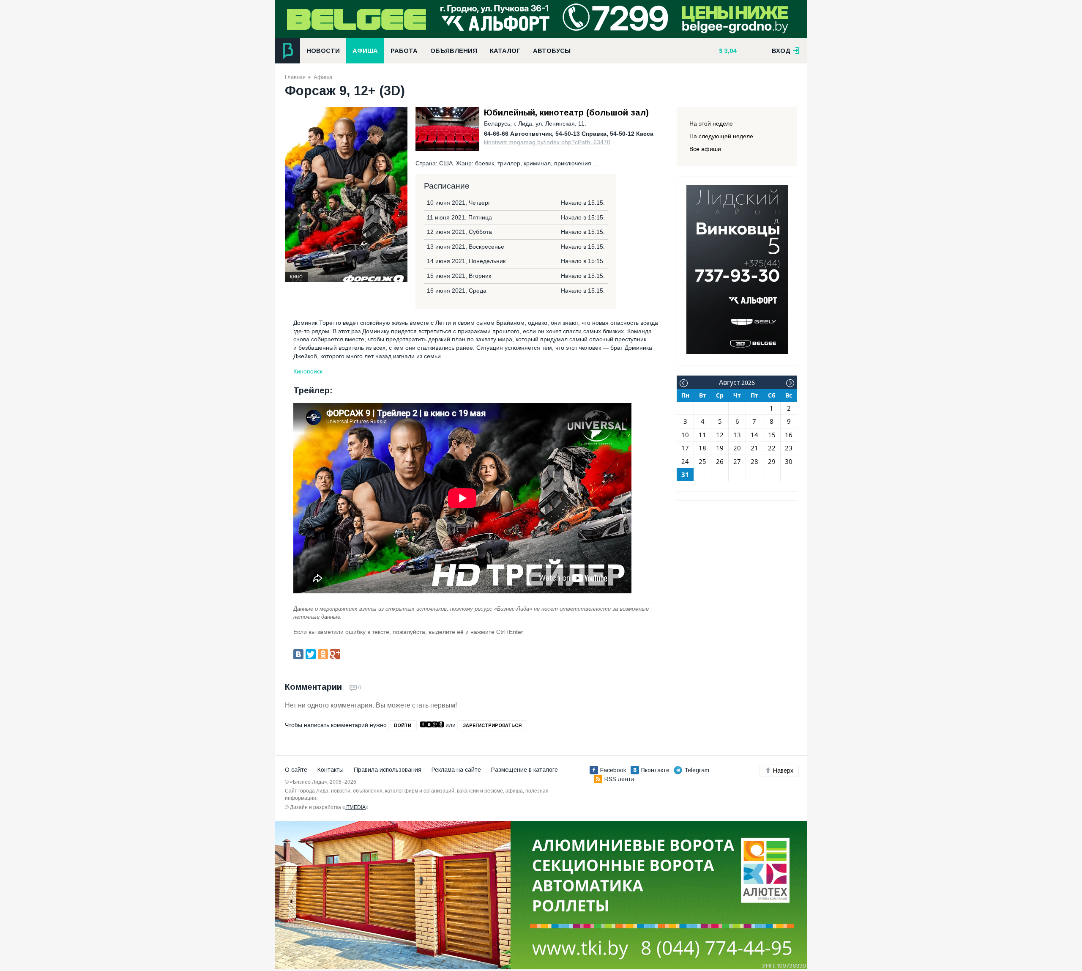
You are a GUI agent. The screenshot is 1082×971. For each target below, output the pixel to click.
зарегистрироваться (492, 725)
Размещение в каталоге (524, 769)
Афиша (365, 50)
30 (788, 461)
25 (702, 461)
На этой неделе (711, 123)
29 (772, 461)
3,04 (729, 50)
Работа (404, 50)
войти (402, 725)
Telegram (696, 770)
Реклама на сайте (456, 769)
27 (737, 461)
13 (737, 435)
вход (782, 50)
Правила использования (387, 769)
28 (754, 461)
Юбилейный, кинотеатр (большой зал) (566, 112)
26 (720, 461)
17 (685, 448)
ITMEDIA (355, 807)
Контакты (330, 769)
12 (720, 435)
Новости (323, 50)
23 (788, 448)
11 (702, 435)
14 (754, 435)
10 (685, 435)
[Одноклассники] (323, 654)
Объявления (453, 50)
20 (737, 448)
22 (772, 448)
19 (720, 448)
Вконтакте (655, 770)
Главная (295, 77)
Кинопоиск (307, 371)
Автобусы (552, 50)
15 (772, 435)
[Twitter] (311, 654)
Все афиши (705, 148)
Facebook (613, 770)
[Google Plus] (335, 654)
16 (788, 435)
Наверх (783, 770)
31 (685, 474)
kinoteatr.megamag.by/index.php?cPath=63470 (547, 142)
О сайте (296, 769)
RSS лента (619, 779)
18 (702, 448)
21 (754, 448)
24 (685, 461)
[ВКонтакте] (298, 654)
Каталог (505, 50)
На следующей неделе (721, 136)
